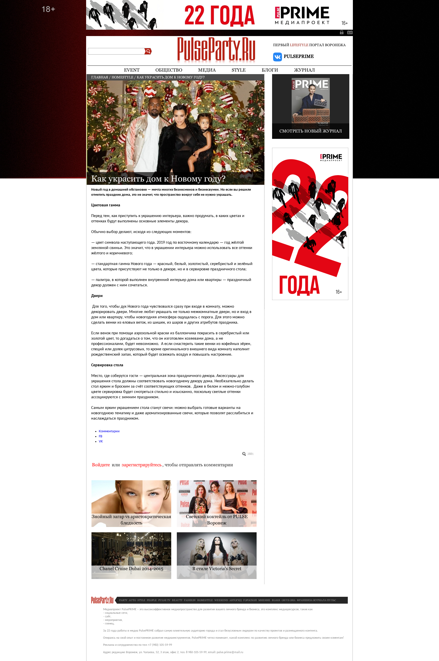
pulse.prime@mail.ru (230, 652)
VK (101, 441)
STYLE (141, 600)
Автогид (235, 600)
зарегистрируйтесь (142, 464)
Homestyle (122, 77)
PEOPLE (152, 600)
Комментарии (109, 431)
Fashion (190, 600)
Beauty (177, 600)
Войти (342, 32)
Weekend (221, 600)
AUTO (132, 600)
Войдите (101, 464)
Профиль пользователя (349, 32)
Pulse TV (164, 600)
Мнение (264, 600)
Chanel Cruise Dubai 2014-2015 (131, 568)
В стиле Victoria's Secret (216, 568)
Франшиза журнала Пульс (316, 600)
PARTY (123, 600)
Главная (99, 77)
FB (100, 436)
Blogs (276, 600)
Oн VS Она (288, 600)
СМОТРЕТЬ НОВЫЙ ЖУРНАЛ (310, 131)
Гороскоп (250, 600)
